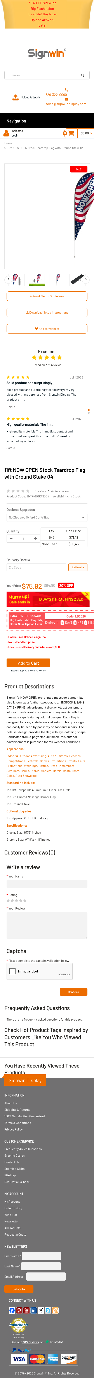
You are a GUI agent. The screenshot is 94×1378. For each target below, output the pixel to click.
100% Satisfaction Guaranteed (24, 1116)
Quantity (13, 531)
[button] (89, 410)
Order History (13, 1208)
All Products (12, 1228)
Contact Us (11, 1162)
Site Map (10, 1175)
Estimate (78, 567)
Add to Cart (28, 663)
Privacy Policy (13, 1129)
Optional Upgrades (21, 509)
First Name (12, 1256)
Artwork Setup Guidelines (47, 296)
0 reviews (40, 491)
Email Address (15, 1276)
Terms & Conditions (17, 1123)
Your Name (16, 876)
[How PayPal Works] (43, 1367)
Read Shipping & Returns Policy (28, 670)
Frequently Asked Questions (23, 1149)
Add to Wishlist (48, 328)
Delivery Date (17, 560)
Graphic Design (14, 1155)
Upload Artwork (30, 97)
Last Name (12, 1266)
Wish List (10, 1215)
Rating (13, 895)
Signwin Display (25, 1080)
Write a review (60, 491)
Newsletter (11, 1221)
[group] (44, 393)
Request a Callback (17, 1182)
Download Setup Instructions (48, 312)
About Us (10, 1103)
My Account (12, 1201)
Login (15, 135)
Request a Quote (15, 1234)
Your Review (17, 908)
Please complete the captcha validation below (39, 960)
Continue (73, 992)
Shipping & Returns (17, 1109)
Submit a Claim (14, 1168)
